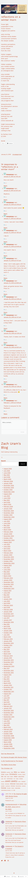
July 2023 (7, 544)
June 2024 (7, 523)
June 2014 (7, 647)
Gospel (8, 776)
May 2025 (7, 500)
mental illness (10, 778)
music (17, 778)
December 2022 (9, 557)
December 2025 (9, 485)
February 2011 (8, 706)
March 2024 (7, 529)
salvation (3, 785)
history (11, 776)
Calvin (19, 772)
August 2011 (7, 693)
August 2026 (8, 468)
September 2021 (9, 588)
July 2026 (7, 471)
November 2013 (9, 662)
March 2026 (7, 479)
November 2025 (9, 487)
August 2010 (7, 719)
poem (8, 781)
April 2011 (7, 702)
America (3, 772)
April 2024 (7, 527)
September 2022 (9, 563)
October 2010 (8, 714)
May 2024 (7, 525)
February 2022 (8, 578)
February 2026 (8, 481)
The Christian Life (6, 768)
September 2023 (9, 540)
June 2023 (7, 546)
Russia (25, 783)
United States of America (6, 790)
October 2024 (8, 515)
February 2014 (8, 656)
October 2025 (8, 489)
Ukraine (12, 788)
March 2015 (7, 637)
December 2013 (9, 660)
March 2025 (7, 504)
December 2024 (9, 510)
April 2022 (7, 574)
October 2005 (8, 746)
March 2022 (7, 576)
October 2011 (8, 689)
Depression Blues (20, 821)
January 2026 (8, 483)
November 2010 (9, 712)
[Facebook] (5, 860)
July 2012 (7, 677)
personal (2, 781)
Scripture (13, 785)
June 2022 (7, 569)
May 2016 (6, 624)
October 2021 (8, 586)
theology (3, 788)
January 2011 (8, 708)
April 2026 (7, 477)
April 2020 (7, 603)
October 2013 (8, 664)
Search (3, 461)
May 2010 (6, 725)
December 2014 (9, 643)
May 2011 (6, 700)
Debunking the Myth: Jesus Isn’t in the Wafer (15, 807)
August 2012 (7, 674)
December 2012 (9, 670)
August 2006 (8, 740)
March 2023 (7, 550)
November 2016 (9, 622)
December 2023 (9, 536)
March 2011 (7, 704)
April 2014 (7, 651)
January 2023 (8, 555)
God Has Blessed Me (7, 753)
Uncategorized (17, 154)
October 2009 (8, 733)
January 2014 (8, 658)
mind (14, 778)
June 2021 (7, 592)
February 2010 (8, 729)
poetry (14, 781)
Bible (15, 772)
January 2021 (8, 599)
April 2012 (7, 681)
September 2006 (9, 738)
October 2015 (8, 632)
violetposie (8, 821)
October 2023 (8, 538)
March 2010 (7, 727)
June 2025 (7, 498)
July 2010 (7, 721)
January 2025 (8, 508)
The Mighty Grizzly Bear (8, 764)
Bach (12, 772)
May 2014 (6, 649)
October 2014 (8, 645)
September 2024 (9, 517)
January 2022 (8, 580)
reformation (7, 783)
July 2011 (6, 696)
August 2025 (8, 494)
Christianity (13, 774)
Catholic (23, 772)
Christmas (20, 774)
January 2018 (8, 611)
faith (2, 776)
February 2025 (8, 506)
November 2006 (9, 735)
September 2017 (9, 616)
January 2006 (8, 744)
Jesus (15, 776)
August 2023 (8, 542)
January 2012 (8, 685)
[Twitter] (2, 860)
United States (17, 788)
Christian (7, 774)
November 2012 (9, 672)
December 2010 (9, 710)
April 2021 (7, 597)
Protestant (23, 781)
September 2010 (9, 717)
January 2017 (8, 620)
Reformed (12, 783)
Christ (2, 774)
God (5, 776)
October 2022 (8, 561)
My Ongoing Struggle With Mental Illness (14, 757)
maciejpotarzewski (11, 804)
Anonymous (10, 174)
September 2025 (9, 492)
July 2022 (7, 567)
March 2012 (7, 683)
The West (9, 788)
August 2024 (8, 519)
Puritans (2, 783)
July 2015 (7, 635)
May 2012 (6, 679)
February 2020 (8, 605)
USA (14, 790)
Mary (5, 778)
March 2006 (7, 742)
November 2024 (9, 513)
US (11, 790)
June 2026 (7, 473)
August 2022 (8, 565)
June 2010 (7, 723)
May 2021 (6, 595)
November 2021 (9, 584)
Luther (2, 778)
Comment (22, 432)
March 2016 (7, 628)
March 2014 (7, 653)
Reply (5, 185)
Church (23, 774)
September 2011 (9, 691)
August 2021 (7, 590)
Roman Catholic (19, 783)
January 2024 (8, 534)
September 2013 (9, 666)
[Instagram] (8, 860)
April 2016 (7, 626)
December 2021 (9, 582)
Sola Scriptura (18, 785)
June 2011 (7, 698)
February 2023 (8, 553)
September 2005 (9, 748)
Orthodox (21, 778)
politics (19, 781)
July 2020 (7, 601)
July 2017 (7, 618)
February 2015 (8, 639)
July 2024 (7, 521)
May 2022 (7, 571)
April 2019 (7, 607)
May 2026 (7, 475)
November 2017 (9, 614)
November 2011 (8, 687)
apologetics (8, 772)
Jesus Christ (21, 776)
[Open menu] (2, 457)
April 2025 (7, 502)
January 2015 (8, 641)
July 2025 (7, 496)
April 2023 (7, 548)
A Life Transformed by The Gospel (12, 761)
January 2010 (8, 731)
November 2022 (9, 559)
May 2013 (6, 668)
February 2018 (8, 609)
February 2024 (8, 532)
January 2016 (8, 630)
